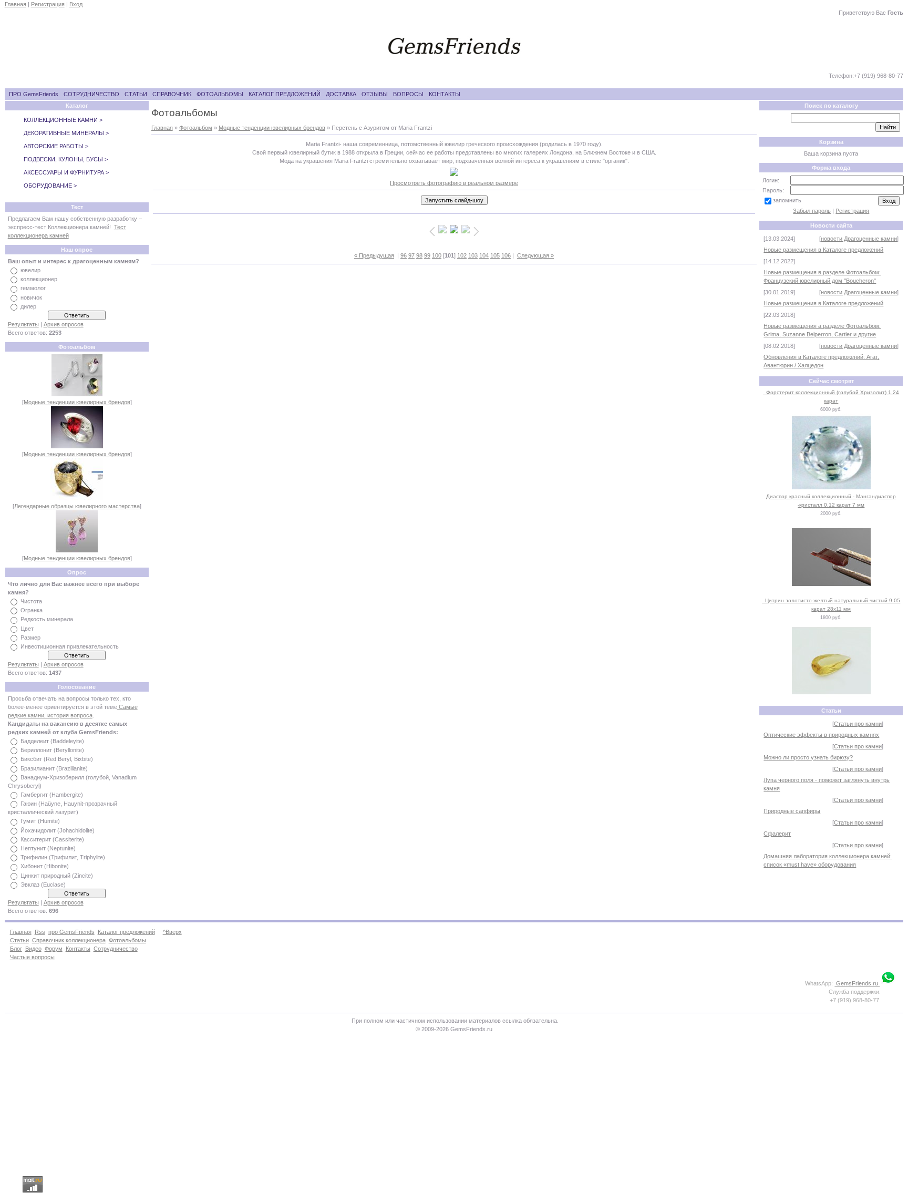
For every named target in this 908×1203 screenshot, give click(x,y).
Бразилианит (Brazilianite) (54, 768)
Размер (30, 637)
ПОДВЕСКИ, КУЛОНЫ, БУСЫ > (66, 159)
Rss (40, 932)
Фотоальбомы (127, 940)
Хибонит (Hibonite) (44, 866)
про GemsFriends (71, 932)
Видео (33, 948)
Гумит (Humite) (40, 821)
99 (427, 255)
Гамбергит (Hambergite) (51, 794)
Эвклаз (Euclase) (43, 884)
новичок (31, 297)
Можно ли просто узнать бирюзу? (808, 757)
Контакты (78, 948)
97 (411, 255)
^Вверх (172, 932)
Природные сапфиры (791, 811)
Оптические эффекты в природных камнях (821, 735)
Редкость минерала (46, 619)
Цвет (27, 628)
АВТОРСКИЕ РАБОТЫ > (56, 146)
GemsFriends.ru (857, 983)
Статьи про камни (858, 724)
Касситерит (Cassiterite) (52, 839)
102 (462, 255)
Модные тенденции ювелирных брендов (77, 402)
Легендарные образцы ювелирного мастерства (77, 506)
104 (484, 255)
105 (495, 255)
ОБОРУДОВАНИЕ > (50, 185)
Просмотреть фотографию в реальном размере (454, 183)
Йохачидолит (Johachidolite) (57, 830)
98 (419, 255)
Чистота (31, 601)
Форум (54, 948)
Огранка (31, 610)
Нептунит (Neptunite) (48, 848)
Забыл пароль (812, 211)
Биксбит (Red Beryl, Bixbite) (56, 759)
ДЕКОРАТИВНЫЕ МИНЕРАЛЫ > (66, 133)
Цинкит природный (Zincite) (56, 875)
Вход (75, 4)
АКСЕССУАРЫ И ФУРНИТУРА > (66, 172)
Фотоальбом (195, 128)
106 (506, 255)
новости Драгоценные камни (859, 238)
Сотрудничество (116, 948)
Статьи (19, 940)
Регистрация (48, 4)
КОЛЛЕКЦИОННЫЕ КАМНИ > (63, 120)
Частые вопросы (32, 957)
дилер (28, 306)
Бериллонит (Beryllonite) (52, 750)
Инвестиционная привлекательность (69, 646)
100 (436, 255)
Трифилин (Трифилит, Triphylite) (62, 857)
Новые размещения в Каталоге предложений (823, 249)
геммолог (33, 288)
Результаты (23, 324)
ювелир (30, 270)
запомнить (787, 200)
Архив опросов (64, 324)
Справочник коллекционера (69, 940)
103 (473, 255)
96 (403, 255)
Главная (15, 4)
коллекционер (38, 279)
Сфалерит (777, 833)
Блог (16, 948)
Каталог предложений (126, 932)
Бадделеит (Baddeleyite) (52, 741)
